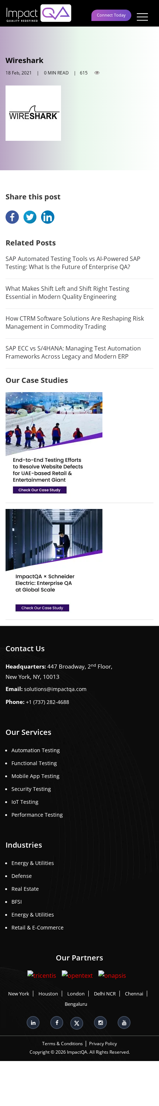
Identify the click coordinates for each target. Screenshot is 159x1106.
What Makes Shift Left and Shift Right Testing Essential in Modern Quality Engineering (67, 293)
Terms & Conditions (62, 1043)
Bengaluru (76, 1004)
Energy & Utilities (32, 862)
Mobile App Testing (35, 775)
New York (18, 994)
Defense (21, 875)
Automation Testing (35, 750)
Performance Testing (37, 814)
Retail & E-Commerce (37, 927)
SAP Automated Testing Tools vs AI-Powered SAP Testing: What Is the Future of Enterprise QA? (73, 263)
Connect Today (111, 15)
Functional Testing (34, 763)
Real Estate (25, 888)
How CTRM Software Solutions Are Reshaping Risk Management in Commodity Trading (75, 322)
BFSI (16, 901)
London (76, 994)
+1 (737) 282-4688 (47, 701)
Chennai (134, 994)
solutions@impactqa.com (55, 688)
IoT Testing (24, 801)
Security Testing (31, 788)
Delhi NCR (105, 994)
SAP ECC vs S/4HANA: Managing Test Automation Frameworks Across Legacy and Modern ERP (73, 352)
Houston (48, 994)
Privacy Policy (103, 1043)
